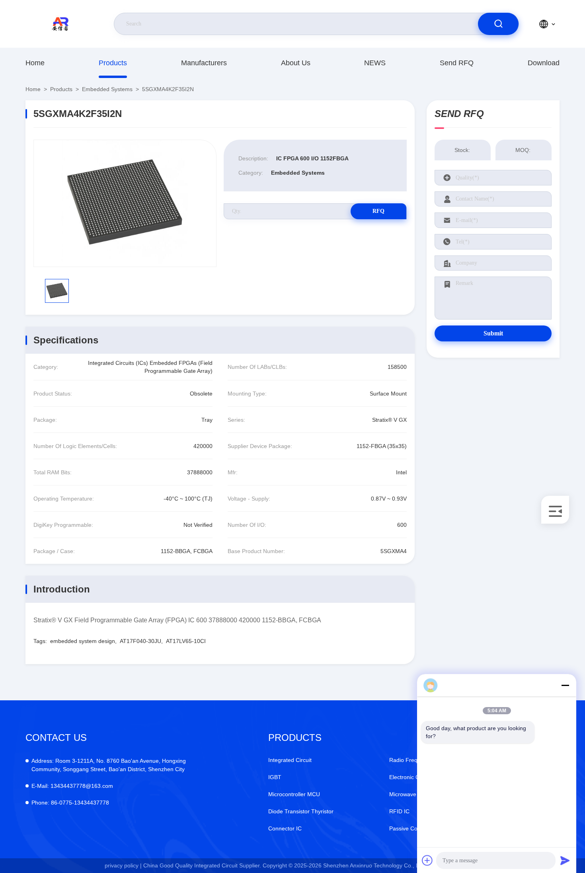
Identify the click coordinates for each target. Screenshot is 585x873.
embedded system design (82, 641)
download (544, 63)
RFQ (378, 211)
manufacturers (204, 63)
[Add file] (427, 860)
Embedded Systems (107, 89)
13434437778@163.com (72, 786)
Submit (493, 333)
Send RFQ (457, 63)
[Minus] (565, 685)
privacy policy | (123, 865)
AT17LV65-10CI (186, 641)
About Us (295, 63)
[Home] (61, 24)
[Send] (565, 860)
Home (35, 63)
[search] (498, 24)
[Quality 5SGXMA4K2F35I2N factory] (125, 203)
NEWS (375, 63)
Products (113, 63)
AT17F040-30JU (140, 641)
